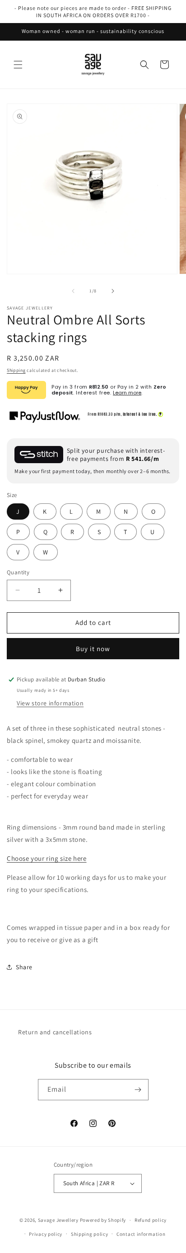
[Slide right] (113, 291)
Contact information (140, 1234)
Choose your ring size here (47, 858)
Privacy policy (45, 1234)
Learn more (127, 392)
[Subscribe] (138, 1089)
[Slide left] (73, 291)
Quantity (18, 572)
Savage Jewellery (58, 1220)
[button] (18, 65)
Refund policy (151, 1220)
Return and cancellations (55, 1032)
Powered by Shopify (103, 1220)
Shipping (16, 370)
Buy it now (93, 648)
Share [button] (24, 967)
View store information (50, 703)
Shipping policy (89, 1234)
